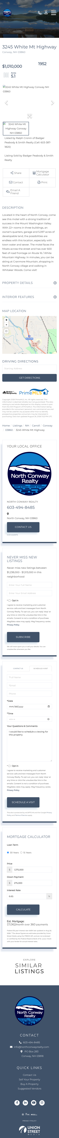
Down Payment (15, 877)
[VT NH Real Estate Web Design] (29, 1130)
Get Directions (29, 377)
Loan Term (12, 845)
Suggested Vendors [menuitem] (29, 1088)
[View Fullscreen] (6, 331)
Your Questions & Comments (22, 726)
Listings (17, 425)
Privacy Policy (13, 625)
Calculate (23, 909)
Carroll (36, 425)
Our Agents (12, 535)
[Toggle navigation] (53, 13)
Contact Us (23, 527)
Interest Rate (14, 890)
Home (6, 425)
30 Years (14, 852)
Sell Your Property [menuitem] (29, 1079)
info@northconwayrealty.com (31, 1047)
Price (9, 863)
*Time (10, 713)
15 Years (27, 852)
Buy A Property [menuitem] (29, 1084)
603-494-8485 (39, 13)
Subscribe (23, 637)
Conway (47, 425)
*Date (10, 701)
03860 (9, 430)
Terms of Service (21, 815)
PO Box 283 (33, 1054)
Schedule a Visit (40, 668)
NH (27, 425)
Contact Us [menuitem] (29, 1075)
